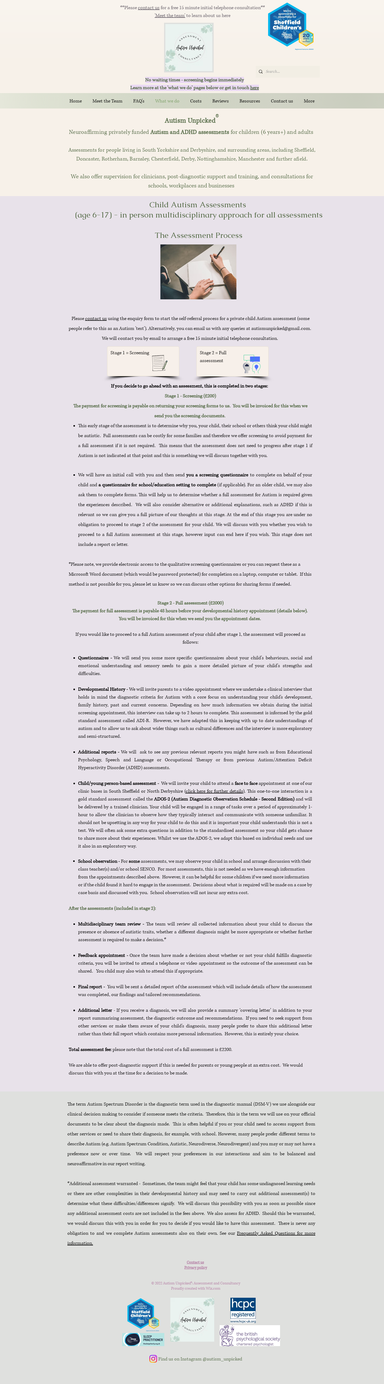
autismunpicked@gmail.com (280, 328)
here (254, 88)
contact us (149, 8)
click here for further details (214, 791)
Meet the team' (170, 16)
